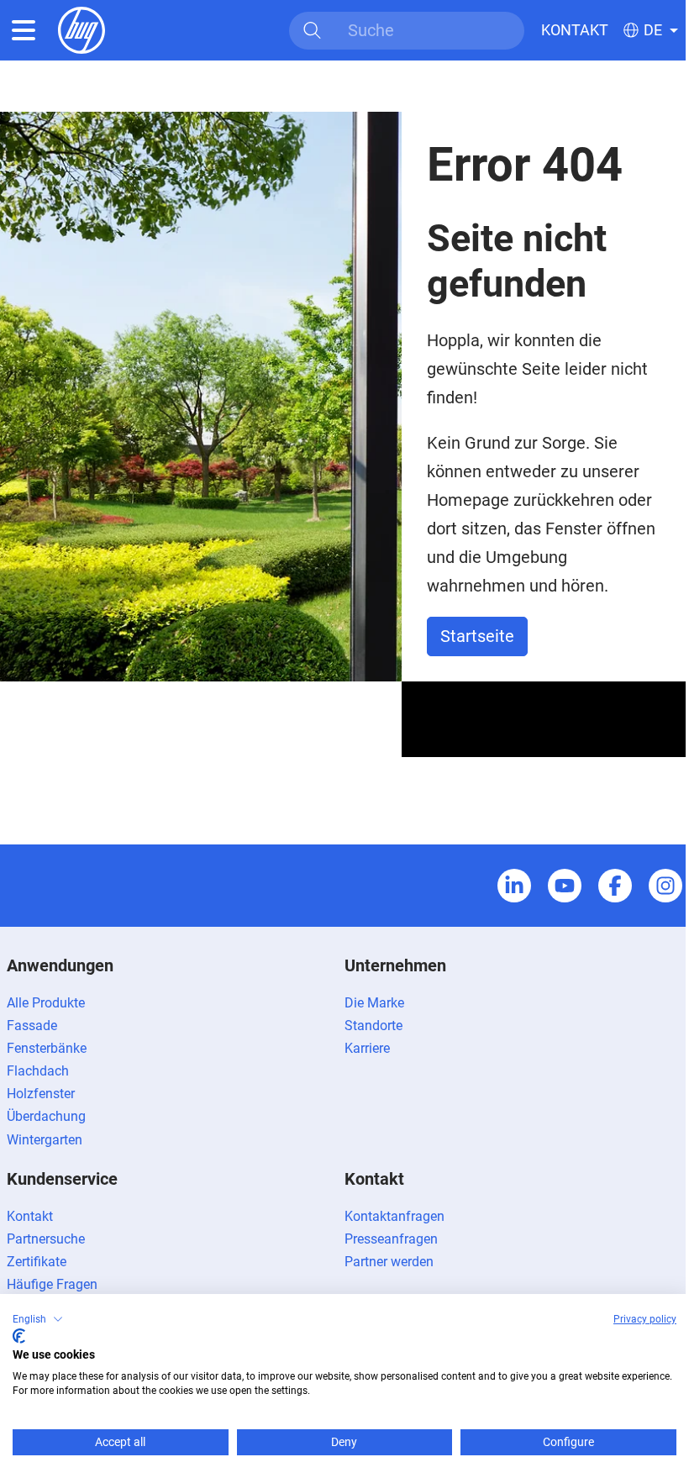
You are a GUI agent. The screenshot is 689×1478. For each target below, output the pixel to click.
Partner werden (389, 1262)
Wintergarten (44, 1140)
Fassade (32, 1026)
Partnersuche (46, 1239)
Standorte (373, 1026)
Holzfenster (41, 1094)
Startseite (477, 636)
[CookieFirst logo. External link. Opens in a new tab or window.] (19, 1336)
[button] (38, 1319)
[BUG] (81, 29)
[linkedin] (514, 885)
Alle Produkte (46, 1003)
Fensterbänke (47, 1048)
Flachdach (38, 1071)
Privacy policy (644, 1319)
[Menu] (23, 30)
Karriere (367, 1048)
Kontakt (574, 30)
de (653, 30)
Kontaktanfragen (394, 1216)
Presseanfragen (391, 1239)
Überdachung (46, 1116)
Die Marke (374, 1003)
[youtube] (564, 885)
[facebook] (615, 885)
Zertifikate (36, 1262)
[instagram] (665, 885)
